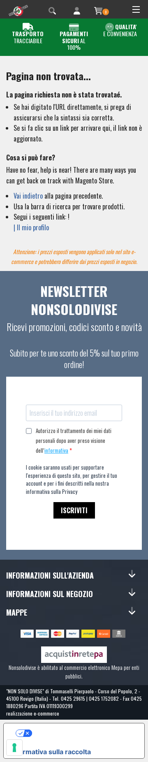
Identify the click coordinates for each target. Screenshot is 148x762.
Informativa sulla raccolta (50, 752)
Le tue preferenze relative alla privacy (82, 733)
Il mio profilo (33, 227)
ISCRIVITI (74, 510)
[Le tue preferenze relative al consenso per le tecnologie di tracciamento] (14, 747)
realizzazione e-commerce (32, 713)
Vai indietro (28, 196)
